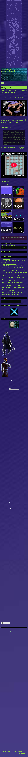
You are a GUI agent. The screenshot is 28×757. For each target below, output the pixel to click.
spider (3, 239)
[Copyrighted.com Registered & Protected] (5, 623)
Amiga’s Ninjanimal (9, 264)
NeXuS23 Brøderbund (8, 70)
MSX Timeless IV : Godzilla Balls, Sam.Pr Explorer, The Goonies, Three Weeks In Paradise (14, 272)
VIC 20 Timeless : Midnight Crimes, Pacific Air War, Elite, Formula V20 (12, 267)
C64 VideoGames (13, 237)
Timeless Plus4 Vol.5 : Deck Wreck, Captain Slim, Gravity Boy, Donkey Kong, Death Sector (13, 282)
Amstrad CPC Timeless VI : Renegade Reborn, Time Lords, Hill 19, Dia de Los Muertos (13, 287)
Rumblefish (13, 92)
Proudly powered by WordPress (11, 751)
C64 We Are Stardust (8, 245)
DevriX (23, 753)
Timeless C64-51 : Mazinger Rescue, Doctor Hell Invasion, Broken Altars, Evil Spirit (11, 292)
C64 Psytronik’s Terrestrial (7, 243)
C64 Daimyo (6, 259)
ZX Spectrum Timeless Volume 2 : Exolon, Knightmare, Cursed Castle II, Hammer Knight (13, 277)
